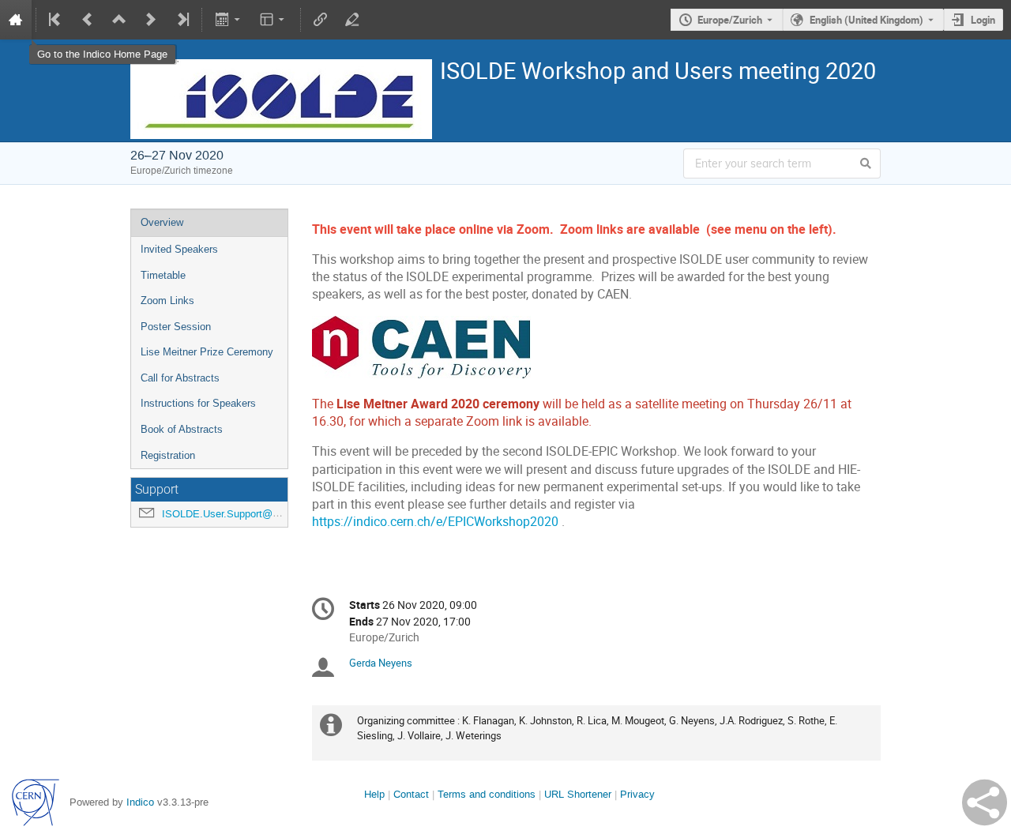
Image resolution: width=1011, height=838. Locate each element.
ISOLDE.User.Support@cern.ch (234, 513)
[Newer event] (151, 19)
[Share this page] (984, 802)
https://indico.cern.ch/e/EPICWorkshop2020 (435, 521)
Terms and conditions (487, 794)
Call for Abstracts (180, 378)
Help (374, 794)
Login (983, 20)
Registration (168, 455)
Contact (411, 794)
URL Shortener (577, 794)
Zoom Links (167, 300)
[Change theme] (273, 19)
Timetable (163, 275)
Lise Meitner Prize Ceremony (207, 352)
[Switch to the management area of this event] (352, 19)
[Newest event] (181, 19)
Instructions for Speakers (198, 403)
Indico (140, 802)
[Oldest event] (56, 19)
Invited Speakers (179, 249)
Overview (162, 222)
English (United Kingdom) (866, 20)
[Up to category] (119, 19)
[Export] (228, 19)
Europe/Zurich (729, 20)
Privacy (637, 794)
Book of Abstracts (182, 429)
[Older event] (87, 19)
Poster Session (176, 327)
